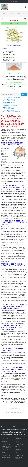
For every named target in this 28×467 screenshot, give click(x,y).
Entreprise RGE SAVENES (9, 102)
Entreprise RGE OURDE (8, 107)
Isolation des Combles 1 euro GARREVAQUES (6, 455)
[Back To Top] (24, 463)
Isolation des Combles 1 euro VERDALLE (19, 451)
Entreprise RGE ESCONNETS (10, 105)
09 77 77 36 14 (14, 1)
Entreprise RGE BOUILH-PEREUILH (11, 104)
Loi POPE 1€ (4, 13)
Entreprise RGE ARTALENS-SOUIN (11, 97)
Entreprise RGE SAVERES (9, 99)
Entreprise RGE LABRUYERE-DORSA (12, 111)
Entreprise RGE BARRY (8, 108)
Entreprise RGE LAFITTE (9, 100)
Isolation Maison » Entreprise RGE (16, 13)
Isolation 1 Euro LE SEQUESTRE (13, 412)
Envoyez (24, 94)
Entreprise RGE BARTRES (9, 110)
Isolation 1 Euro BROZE (14, 408)
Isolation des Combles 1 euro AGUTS (19, 440)
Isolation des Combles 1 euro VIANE (6, 451)
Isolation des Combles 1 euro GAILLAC (19, 444)
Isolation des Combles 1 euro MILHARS (6, 440)
